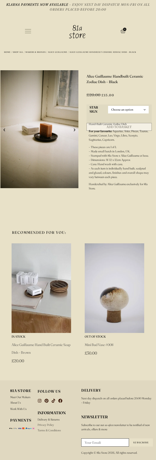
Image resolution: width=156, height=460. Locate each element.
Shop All (18, 52)
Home (7, 52)
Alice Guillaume (57, 52)
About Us (15, 402)
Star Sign (94, 109)
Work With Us (18, 409)
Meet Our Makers (20, 397)
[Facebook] (60, 401)
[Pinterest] (46, 401)
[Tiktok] (53, 401)
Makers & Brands (35, 52)
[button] (4, 130)
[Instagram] (40, 401)
